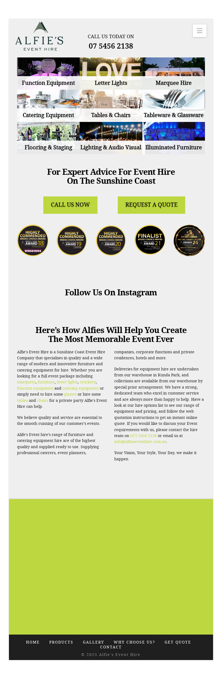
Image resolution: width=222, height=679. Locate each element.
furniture (46, 382)
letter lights (67, 382)
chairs (42, 400)
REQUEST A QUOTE (151, 204)
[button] (200, 30)
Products (61, 642)
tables (22, 400)
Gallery (93, 642)
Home (33, 642)
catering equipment (81, 388)
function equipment (35, 388)
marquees (26, 382)
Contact (111, 647)
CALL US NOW (70, 204)
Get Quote (178, 642)
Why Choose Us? (134, 642)
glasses (70, 394)
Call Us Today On (111, 37)
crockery (88, 382)
